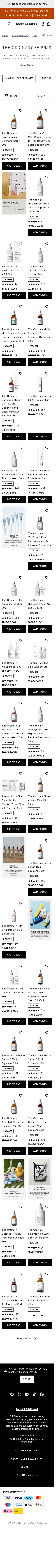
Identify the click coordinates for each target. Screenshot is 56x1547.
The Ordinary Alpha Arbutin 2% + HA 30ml (39, 800)
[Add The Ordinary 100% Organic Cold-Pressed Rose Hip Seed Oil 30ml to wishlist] (47, 966)
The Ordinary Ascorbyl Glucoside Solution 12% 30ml (13, 1122)
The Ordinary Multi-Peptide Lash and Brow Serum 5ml (39, 474)
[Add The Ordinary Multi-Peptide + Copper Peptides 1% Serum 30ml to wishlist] (47, 306)
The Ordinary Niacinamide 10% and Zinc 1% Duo (11, 667)
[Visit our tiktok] (34, 1394)
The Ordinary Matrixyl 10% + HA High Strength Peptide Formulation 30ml (39, 733)
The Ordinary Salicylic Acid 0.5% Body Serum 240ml (38, 1233)
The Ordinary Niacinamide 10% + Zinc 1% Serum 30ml (13, 474)
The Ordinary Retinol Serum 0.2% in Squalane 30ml (40, 1059)
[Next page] (35, 1338)
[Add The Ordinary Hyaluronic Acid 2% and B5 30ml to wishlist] (47, 577)
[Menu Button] (3, 24)
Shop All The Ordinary (19, 78)
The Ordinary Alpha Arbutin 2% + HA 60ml (39, 1300)
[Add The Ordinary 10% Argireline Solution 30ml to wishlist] (20, 577)
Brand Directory (20, 35)
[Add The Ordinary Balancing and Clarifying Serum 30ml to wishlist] (20, 110)
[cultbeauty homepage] (27, 24)
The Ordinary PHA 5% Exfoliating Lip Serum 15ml (12, 930)
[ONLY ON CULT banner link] (14, 527)
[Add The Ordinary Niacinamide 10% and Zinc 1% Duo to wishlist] (20, 640)
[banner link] (40, 919)
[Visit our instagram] (27, 1394)
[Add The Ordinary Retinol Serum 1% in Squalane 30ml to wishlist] (47, 840)
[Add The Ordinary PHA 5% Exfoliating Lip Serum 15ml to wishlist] (20, 903)
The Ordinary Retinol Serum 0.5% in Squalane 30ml (13, 1059)
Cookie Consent (27, 1435)
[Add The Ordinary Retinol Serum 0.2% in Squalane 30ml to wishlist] (47, 1032)
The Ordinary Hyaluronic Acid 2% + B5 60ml (13, 270)
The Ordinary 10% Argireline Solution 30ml (12, 604)
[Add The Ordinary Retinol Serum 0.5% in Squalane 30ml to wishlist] (20, 1032)
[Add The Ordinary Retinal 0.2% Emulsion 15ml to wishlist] (47, 373)
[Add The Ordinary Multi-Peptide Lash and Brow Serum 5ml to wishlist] (47, 448)
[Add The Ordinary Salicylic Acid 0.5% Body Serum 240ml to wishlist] (47, 1207)
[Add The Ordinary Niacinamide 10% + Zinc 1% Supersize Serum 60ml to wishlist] (47, 177)
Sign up (27, 1379)
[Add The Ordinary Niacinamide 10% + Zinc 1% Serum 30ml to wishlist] (20, 448)
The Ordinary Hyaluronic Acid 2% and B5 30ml (39, 604)
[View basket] (48, 24)
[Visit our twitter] (19, 1394)
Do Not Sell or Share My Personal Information (27, 1440)
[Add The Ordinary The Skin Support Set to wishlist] (47, 640)
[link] (43, 24)
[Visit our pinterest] (42, 1394)
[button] (14, 193)
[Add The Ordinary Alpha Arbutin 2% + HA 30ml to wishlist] (47, 773)
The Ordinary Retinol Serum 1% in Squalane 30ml (40, 867)
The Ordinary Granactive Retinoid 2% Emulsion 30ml (13, 1300)
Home (5, 35)
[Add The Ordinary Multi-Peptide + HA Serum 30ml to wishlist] (20, 966)
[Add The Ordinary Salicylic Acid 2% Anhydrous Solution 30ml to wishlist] (20, 1207)
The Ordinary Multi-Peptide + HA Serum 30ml (13, 992)
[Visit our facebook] (12, 1394)
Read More (26, 65)
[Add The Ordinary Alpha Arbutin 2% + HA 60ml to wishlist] (47, 1274)
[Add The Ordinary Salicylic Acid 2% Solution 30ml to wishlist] (47, 243)
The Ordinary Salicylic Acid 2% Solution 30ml (37, 270)
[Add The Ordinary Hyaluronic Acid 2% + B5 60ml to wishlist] (20, 243)
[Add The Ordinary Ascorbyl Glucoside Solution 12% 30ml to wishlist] (20, 1095)
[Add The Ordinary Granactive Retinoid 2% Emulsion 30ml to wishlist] (20, 1274)
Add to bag (13, 165)
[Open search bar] (9, 24)
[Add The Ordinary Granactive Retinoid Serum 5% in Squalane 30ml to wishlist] (47, 1095)
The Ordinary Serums (26, 47)
